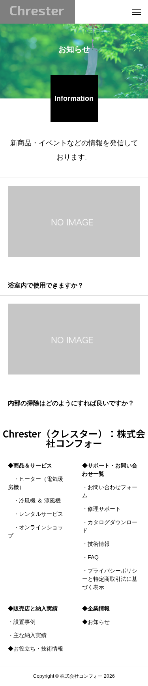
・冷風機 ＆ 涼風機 (34, 500)
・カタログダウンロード (109, 526)
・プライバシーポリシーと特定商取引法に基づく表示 (109, 578)
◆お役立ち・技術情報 (35, 648)
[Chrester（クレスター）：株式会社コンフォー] (37, 12)
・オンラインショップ (35, 531)
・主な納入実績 (27, 635)
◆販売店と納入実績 (33, 608)
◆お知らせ (96, 622)
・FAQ (90, 557)
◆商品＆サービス (30, 465)
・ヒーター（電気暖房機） (35, 483)
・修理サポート (101, 509)
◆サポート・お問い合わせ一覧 (109, 469)
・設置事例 (22, 622)
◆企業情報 (96, 608)
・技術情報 (96, 544)
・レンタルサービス (35, 514)
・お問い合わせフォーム (109, 491)
